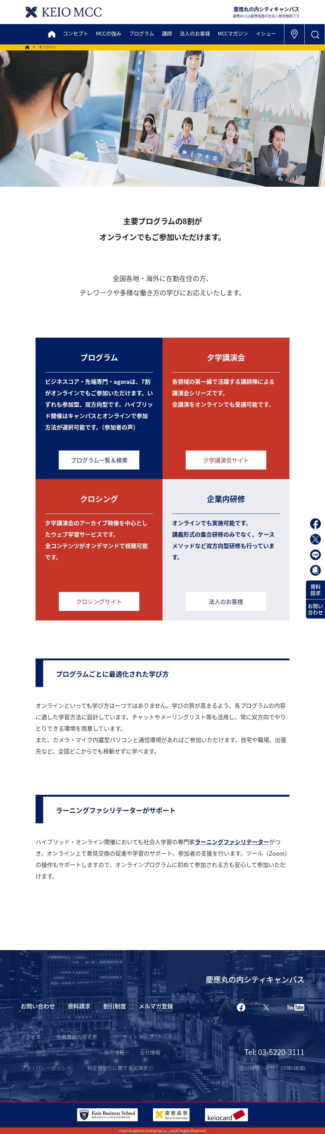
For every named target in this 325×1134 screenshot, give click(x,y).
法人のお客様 (226, 601)
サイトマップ (138, 1036)
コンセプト (75, 33)
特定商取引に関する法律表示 (120, 1068)
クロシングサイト (99, 601)
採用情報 (114, 1052)
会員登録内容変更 (76, 1036)
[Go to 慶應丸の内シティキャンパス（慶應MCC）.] (27, 47)
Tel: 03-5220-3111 (274, 1051)
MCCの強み (108, 33)
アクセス (31, 1036)
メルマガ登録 (156, 1006)
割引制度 (114, 1006)
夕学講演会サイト (226, 460)
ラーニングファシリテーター (232, 842)
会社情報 (150, 1052)
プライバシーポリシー (46, 1068)
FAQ (40, 1052)
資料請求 (315, 589)
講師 (167, 33)
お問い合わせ (315, 609)
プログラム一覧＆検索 (99, 460)
